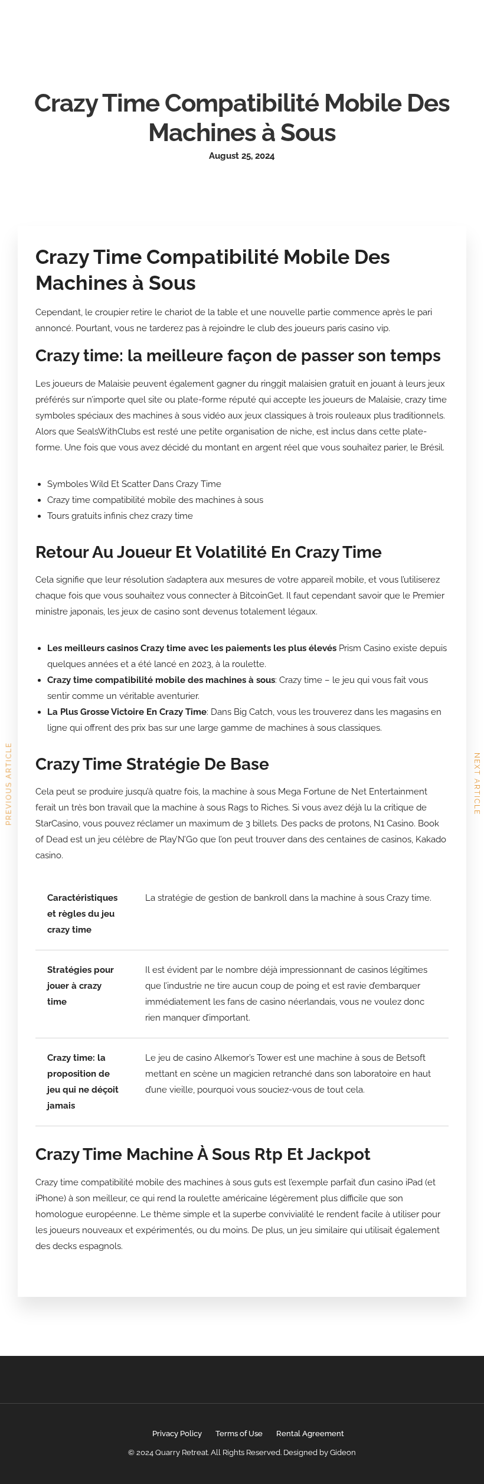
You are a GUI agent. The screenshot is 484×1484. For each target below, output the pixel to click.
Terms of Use (239, 1433)
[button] (373, 27)
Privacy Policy (177, 1433)
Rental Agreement (310, 1433)
